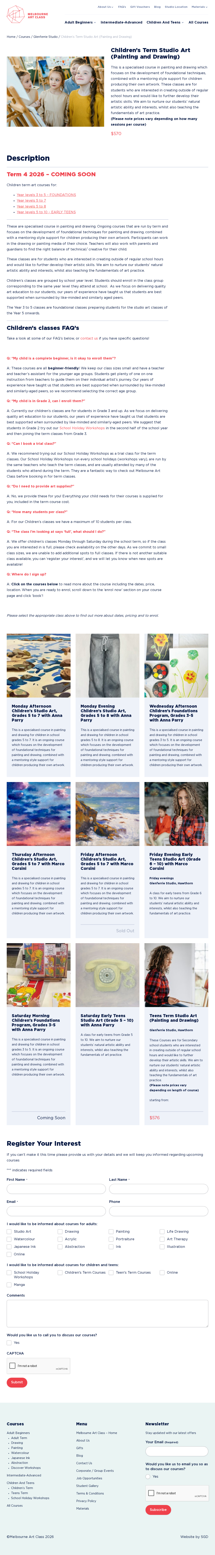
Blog (157, 7)
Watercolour (24, 1239)
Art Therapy (177, 1239)
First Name (17, 1179)
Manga (19, 1284)
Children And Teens (163, 22)
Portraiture (125, 1239)
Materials (198, 7)
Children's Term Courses (85, 1272)
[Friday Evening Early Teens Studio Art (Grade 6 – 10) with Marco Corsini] (176, 814)
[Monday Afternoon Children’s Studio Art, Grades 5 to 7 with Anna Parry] (39, 666)
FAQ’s (122, 7)
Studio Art (22, 1231)
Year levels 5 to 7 (31, 200)
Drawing (72, 1231)
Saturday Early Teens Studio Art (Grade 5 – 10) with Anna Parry (107, 1020)
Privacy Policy (86, 1501)
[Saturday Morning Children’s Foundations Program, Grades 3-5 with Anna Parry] (39, 975)
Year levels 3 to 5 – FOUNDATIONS (46, 195)
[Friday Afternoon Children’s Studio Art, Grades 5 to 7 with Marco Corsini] (107, 814)
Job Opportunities (89, 1478)
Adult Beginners (79, 22)
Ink (118, 1246)
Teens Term (19, 1493)
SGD (204, 1537)
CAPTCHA (15, 1353)
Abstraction (75, 1246)
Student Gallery (87, 1486)
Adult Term (19, 1438)
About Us (104, 7)
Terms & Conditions (90, 1493)
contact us (89, 338)
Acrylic (71, 1239)
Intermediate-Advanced (121, 22)
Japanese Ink (25, 1246)
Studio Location (176, 7)
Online (19, 1254)
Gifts (79, 1448)
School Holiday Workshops (82, 428)
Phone (114, 1201)
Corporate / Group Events (95, 1471)
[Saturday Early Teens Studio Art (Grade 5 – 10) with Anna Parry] (107, 975)
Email (12, 1201)
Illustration (176, 1246)
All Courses (198, 22)
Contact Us (84, 1463)
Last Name (119, 1179)
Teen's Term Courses (133, 1272)
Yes (17, 1342)
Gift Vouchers (140, 7)
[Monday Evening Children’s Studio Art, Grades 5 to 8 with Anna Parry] (107, 666)
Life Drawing (178, 1231)
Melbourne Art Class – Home (96, 1433)
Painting (123, 1231)
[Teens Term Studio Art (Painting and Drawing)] (176, 975)
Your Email (162, 1442)
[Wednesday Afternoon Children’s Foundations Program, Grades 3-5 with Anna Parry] (176, 666)
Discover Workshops (26, 1468)
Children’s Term (22, 1488)
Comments (16, 1295)
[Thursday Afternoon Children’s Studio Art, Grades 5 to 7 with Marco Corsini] (39, 814)
